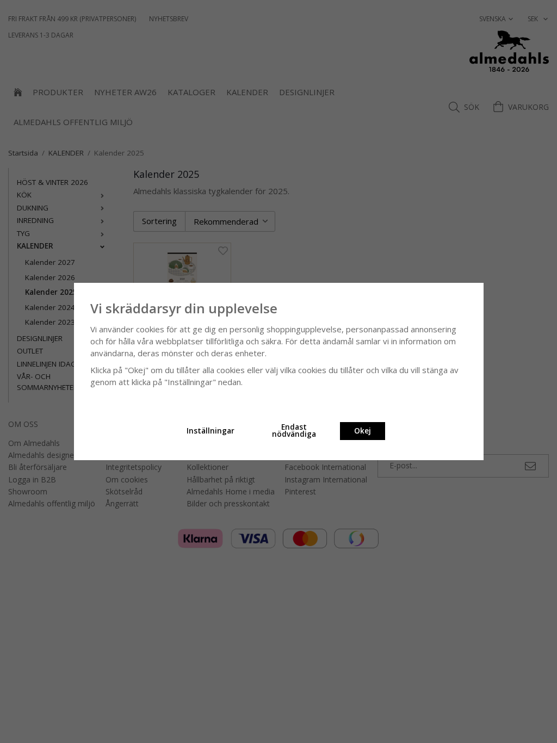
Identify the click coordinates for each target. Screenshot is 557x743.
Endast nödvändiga (294, 430)
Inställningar (210, 431)
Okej (362, 431)
